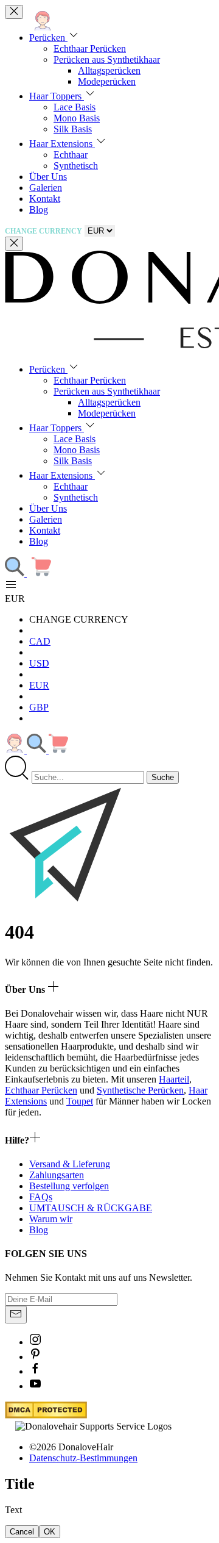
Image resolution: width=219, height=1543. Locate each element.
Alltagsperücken (109, 70)
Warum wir (50, 1219)
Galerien (45, 187)
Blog (38, 209)
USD (39, 663)
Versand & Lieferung (69, 1164)
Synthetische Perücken (140, 1090)
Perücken (48, 37)
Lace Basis (75, 107)
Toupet (79, 1101)
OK (49, 1531)
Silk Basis (73, 129)
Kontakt (44, 198)
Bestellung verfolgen (69, 1186)
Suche (162, 777)
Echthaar (71, 154)
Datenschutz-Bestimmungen (83, 1458)
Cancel (22, 1531)
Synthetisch (76, 165)
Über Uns (48, 176)
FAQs (40, 1197)
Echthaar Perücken (90, 48)
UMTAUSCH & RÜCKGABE (90, 1208)
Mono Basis (77, 118)
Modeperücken (107, 81)
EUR (39, 685)
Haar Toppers (56, 96)
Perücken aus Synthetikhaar (107, 59)
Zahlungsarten (56, 1175)
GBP (39, 707)
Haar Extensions (62, 143)
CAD (39, 641)
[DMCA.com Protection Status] (46, 1415)
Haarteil (174, 1079)
